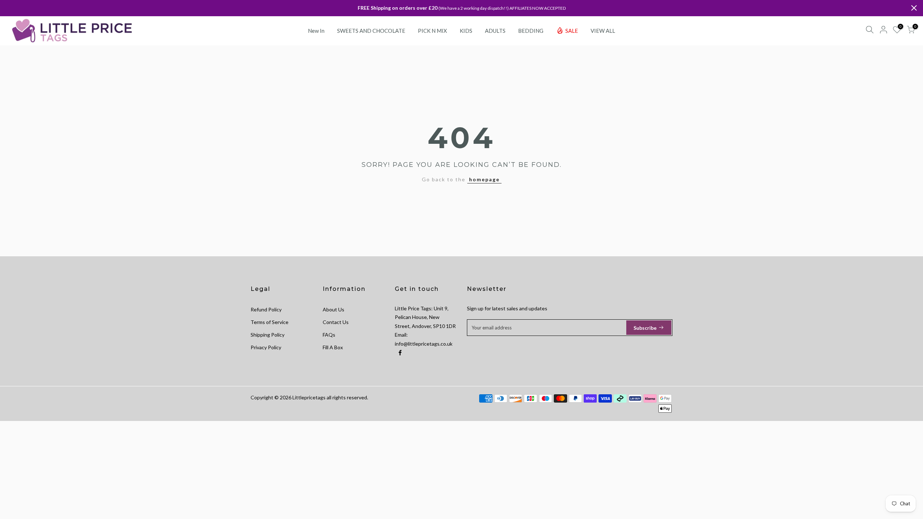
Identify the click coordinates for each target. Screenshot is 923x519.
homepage (484, 179)
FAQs (329, 335)
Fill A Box (333, 347)
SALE (571, 30)
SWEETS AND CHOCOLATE (371, 30)
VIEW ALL (603, 30)
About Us (333, 309)
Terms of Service (269, 322)
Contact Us (336, 322)
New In (316, 30)
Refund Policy (266, 309)
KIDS (466, 30)
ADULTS (495, 30)
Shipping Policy (267, 335)
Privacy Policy (266, 347)
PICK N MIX (432, 30)
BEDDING (530, 30)
